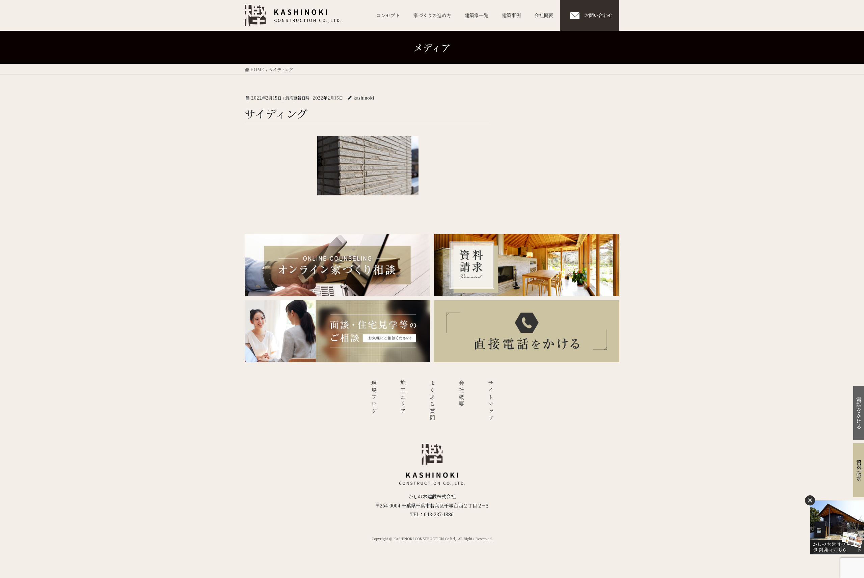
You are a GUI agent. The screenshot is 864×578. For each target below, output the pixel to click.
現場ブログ (374, 397)
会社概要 (461, 394)
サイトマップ (490, 401)
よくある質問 (432, 401)
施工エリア (403, 397)
